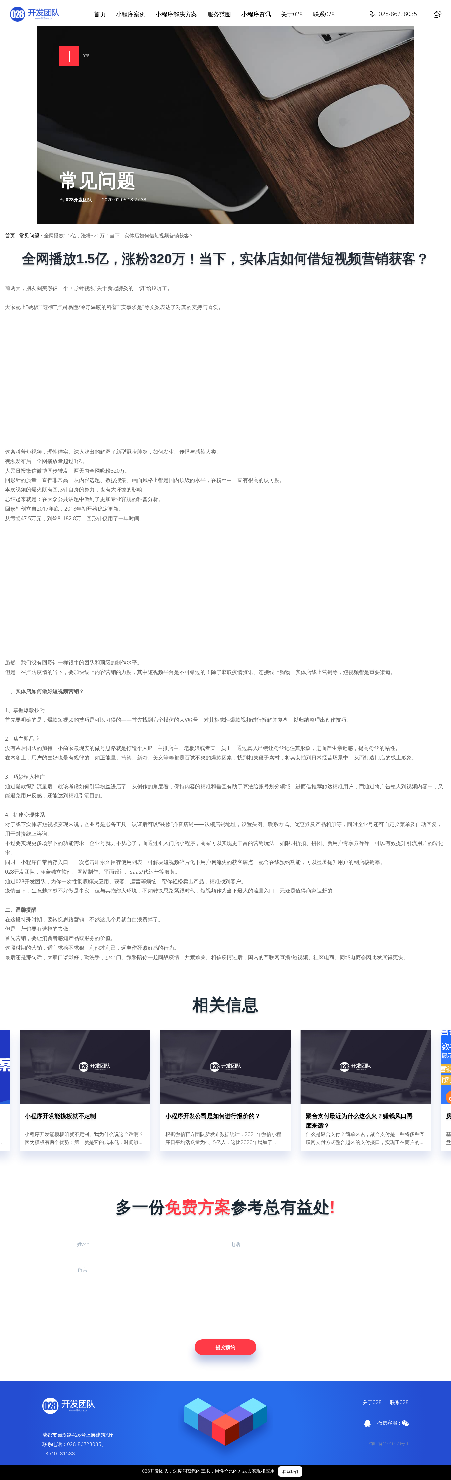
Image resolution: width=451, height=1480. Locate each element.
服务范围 (219, 14)
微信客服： (389, 1422)
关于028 (292, 14)
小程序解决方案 (176, 14)
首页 (100, 14)
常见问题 (29, 235)
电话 (235, 1244)
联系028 (324, 14)
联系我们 (290, 1471)
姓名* (83, 1244)
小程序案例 (131, 14)
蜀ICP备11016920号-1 (389, 1443)
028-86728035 (398, 13)
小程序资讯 (256, 14)
